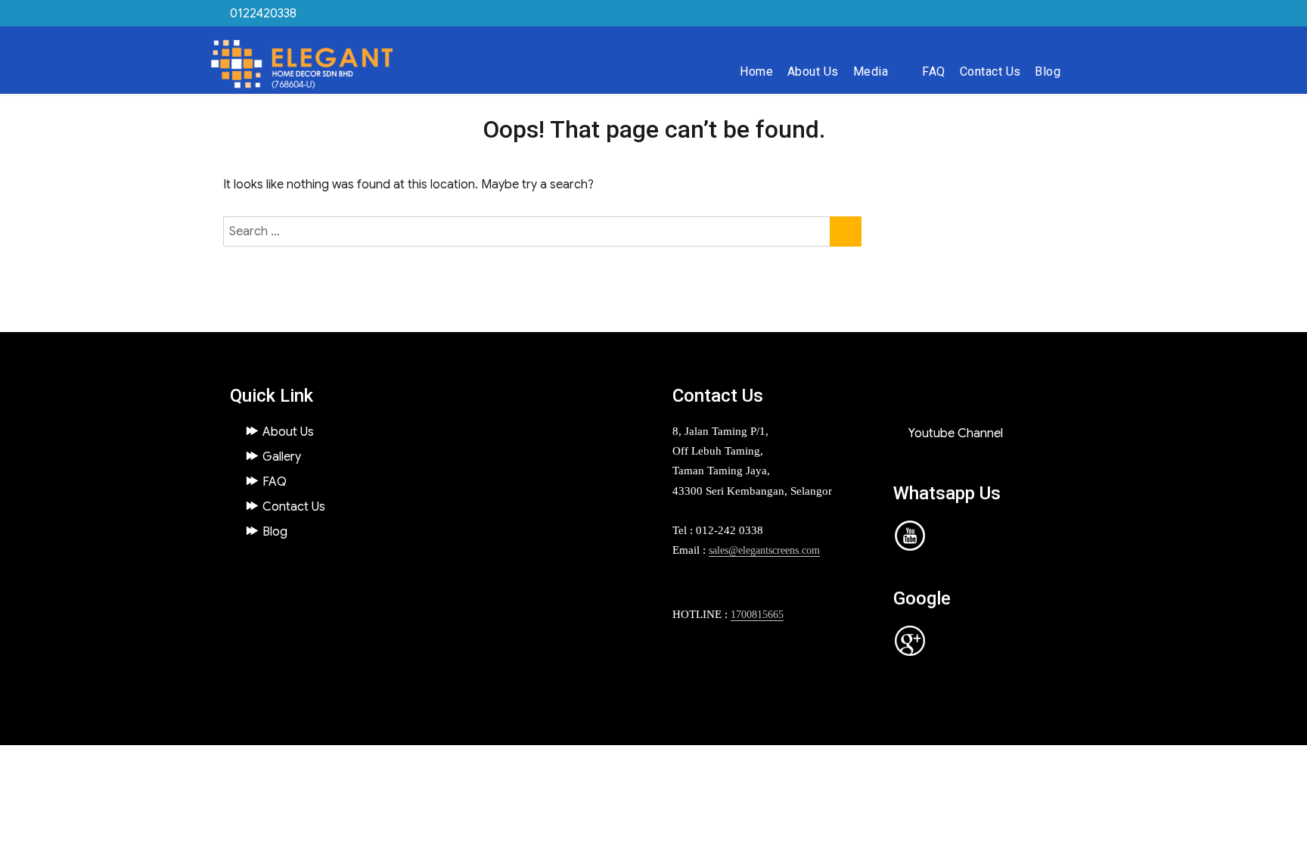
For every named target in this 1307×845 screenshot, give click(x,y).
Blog (1047, 71)
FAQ (933, 71)
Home (756, 71)
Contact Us (990, 71)
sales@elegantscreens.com (764, 550)
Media (871, 71)
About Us (813, 71)
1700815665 (757, 614)
